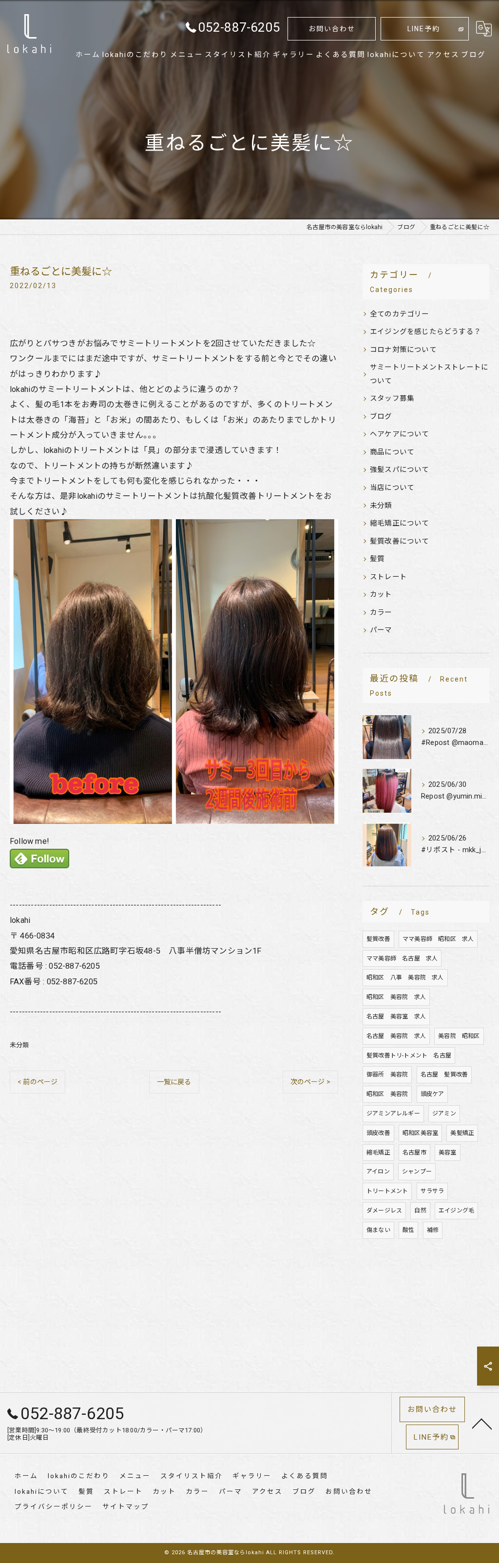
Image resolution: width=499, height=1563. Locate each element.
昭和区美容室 (420, 1133)
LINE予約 (423, 29)
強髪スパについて (399, 470)
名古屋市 (414, 1152)
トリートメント (387, 1191)
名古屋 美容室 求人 (396, 1016)
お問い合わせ (331, 29)
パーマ (381, 630)
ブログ (381, 416)
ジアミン (444, 1113)
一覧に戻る (174, 1082)
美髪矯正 (462, 1133)
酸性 (408, 1230)
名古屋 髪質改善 (444, 1074)
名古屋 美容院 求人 (396, 1036)
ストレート (388, 577)
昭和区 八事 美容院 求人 (405, 977)
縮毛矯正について (399, 523)
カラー (381, 612)
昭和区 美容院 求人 (396, 997)
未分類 (19, 1045)
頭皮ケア (432, 1094)
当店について (392, 488)
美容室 (448, 1152)
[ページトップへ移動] (482, 1423)
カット (381, 594)
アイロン (378, 1171)
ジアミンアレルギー (393, 1113)
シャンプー (417, 1171)
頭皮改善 (378, 1133)
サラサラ (432, 1191)
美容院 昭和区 (459, 1036)
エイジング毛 (456, 1210)
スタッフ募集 (392, 398)
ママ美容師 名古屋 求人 (402, 958)
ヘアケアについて (399, 434)
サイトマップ (125, 1506)
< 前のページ (38, 1082)
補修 (433, 1230)
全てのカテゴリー (399, 314)
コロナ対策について (403, 350)
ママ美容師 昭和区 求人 (438, 939)
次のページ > (310, 1082)
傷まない (378, 1230)
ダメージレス (384, 1210)
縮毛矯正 (378, 1152)
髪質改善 (378, 939)
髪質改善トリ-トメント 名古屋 (408, 1055)
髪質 (377, 559)
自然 (420, 1210)
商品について (392, 452)
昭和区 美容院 (387, 1094)
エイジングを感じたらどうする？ (425, 332)
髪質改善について (399, 541)
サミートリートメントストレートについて (429, 374)
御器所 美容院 (387, 1074)
